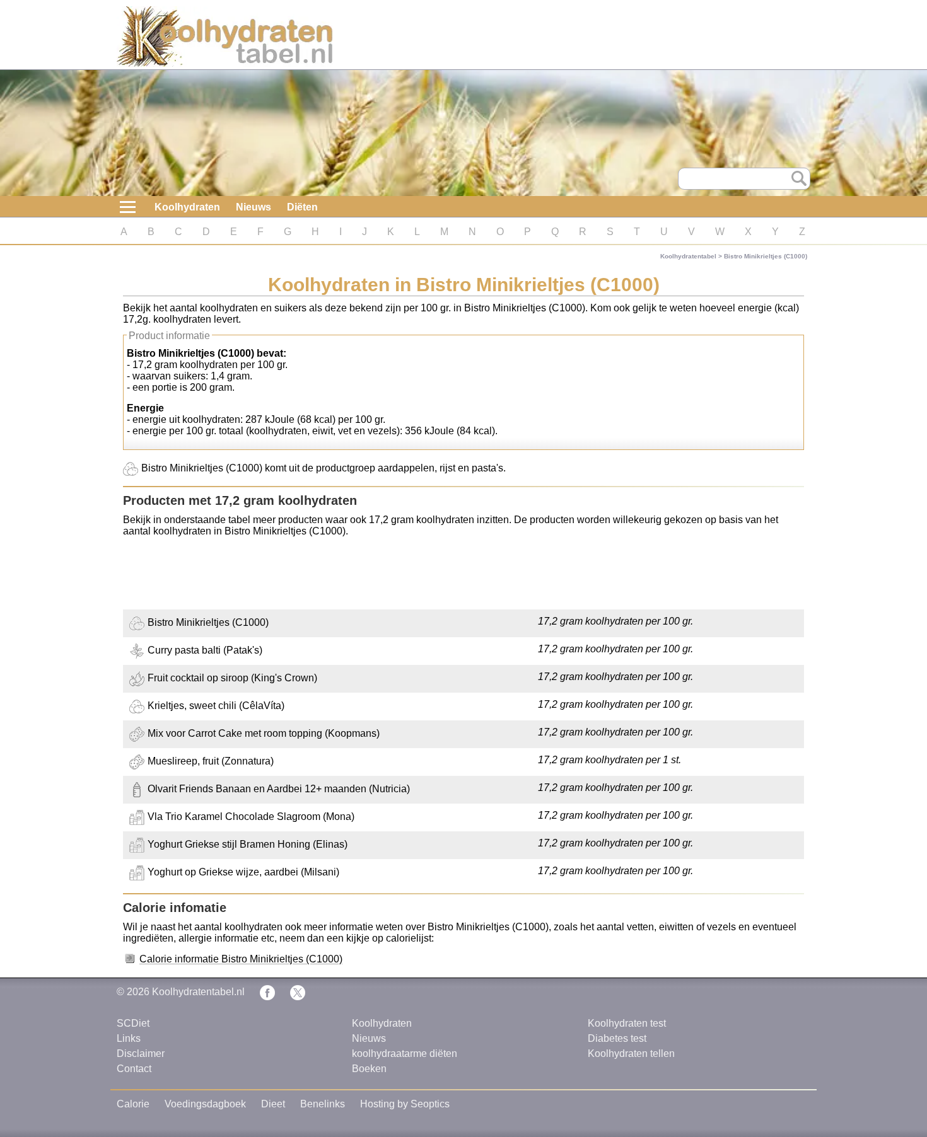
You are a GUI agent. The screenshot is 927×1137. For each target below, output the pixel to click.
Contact (134, 1068)
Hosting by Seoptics (405, 1104)
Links (129, 1038)
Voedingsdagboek (205, 1104)
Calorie (133, 1104)
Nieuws (253, 207)
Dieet (273, 1104)
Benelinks (322, 1104)
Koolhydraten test (627, 1023)
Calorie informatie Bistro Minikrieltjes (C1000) (240, 959)
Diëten (302, 207)
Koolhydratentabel (688, 256)
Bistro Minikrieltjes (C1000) (765, 256)
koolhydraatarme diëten (404, 1053)
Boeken (369, 1068)
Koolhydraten (187, 207)
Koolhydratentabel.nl (198, 991)
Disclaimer (141, 1053)
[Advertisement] (463, 574)
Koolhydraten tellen (631, 1053)
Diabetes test (617, 1038)
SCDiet (133, 1023)
